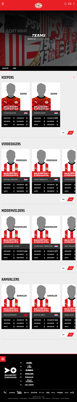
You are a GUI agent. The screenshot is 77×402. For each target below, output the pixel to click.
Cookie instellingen (65, 398)
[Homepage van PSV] (38, 5)
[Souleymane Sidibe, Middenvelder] (16, 230)
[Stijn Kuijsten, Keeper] (16, 96)
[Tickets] (70, 4)
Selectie (5, 68)
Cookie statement (55, 398)
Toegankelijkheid (23, 398)
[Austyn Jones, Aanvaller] (46, 298)
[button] (3, 359)
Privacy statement (46, 398)
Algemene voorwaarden (13, 398)
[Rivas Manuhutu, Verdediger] (46, 163)
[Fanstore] (65, 4)
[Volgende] (70, 199)
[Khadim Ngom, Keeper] (46, 96)
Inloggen (74, 4)
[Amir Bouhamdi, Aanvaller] (16, 298)
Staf (14, 68)
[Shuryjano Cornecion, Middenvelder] (46, 230)
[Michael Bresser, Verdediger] (16, 163)
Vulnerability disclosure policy (35, 398)
